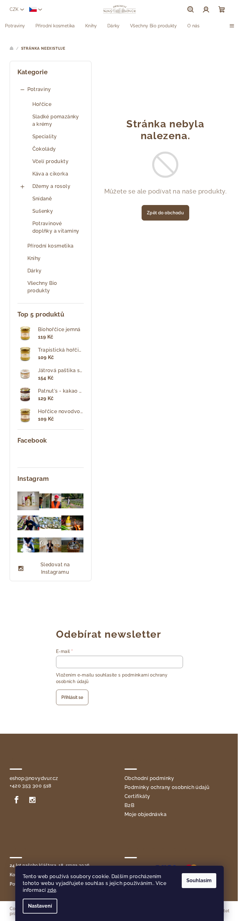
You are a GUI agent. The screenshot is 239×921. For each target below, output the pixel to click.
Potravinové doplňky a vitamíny (55, 227)
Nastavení (40, 906)
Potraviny (39, 89)
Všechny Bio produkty (42, 287)
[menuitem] (15, 26)
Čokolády (44, 149)
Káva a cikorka (50, 174)
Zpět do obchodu (165, 212)
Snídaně (42, 199)
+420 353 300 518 (31, 786)
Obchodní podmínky (149, 778)
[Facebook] (17, 800)
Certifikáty (137, 796)
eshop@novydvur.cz (34, 778)
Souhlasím (199, 880)
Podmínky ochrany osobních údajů (166, 787)
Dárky (34, 271)
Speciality (44, 136)
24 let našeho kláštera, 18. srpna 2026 (50, 865)
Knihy (34, 258)
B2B (129, 805)
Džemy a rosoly (51, 186)
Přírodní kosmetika (50, 246)
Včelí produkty (50, 161)
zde (51, 890)
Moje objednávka (145, 814)
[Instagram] (32, 800)
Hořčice (42, 104)
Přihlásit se (72, 697)
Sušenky (42, 211)
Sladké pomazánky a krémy (55, 120)
